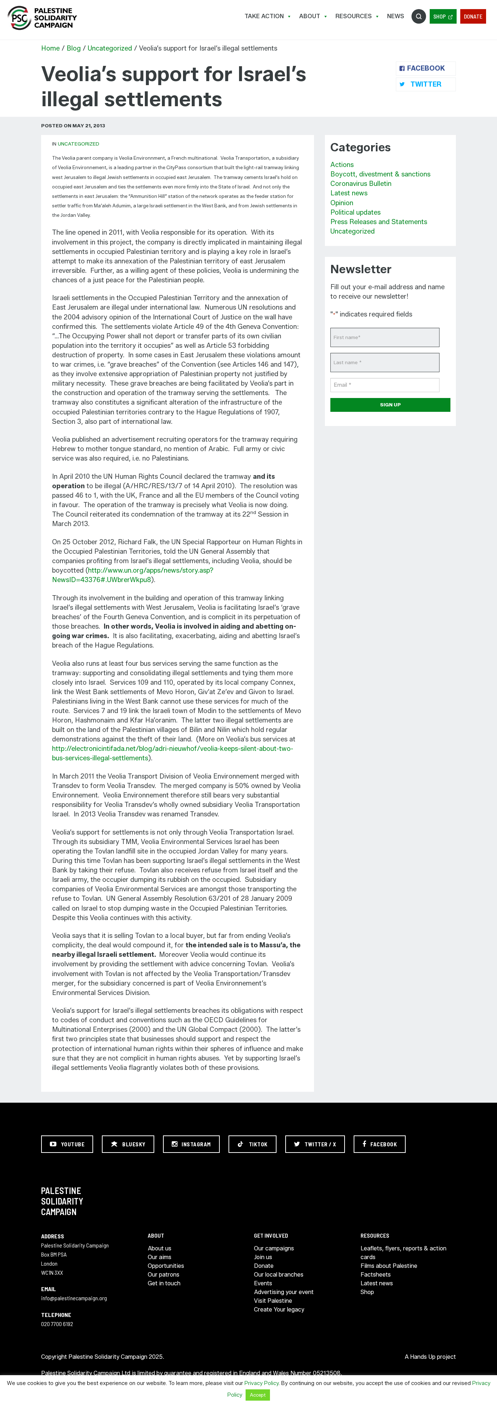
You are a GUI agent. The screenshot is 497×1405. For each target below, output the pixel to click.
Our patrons (163, 1274)
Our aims (159, 1257)
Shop (439, 16)
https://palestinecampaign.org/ (41, 18)
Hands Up (423, 1356)
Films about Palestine (389, 1265)
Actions (342, 165)
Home (50, 48)
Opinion (341, 203)
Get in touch (164, 1283)
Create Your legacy (279, 1309)
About (309, 16)
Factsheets (376, 1274)
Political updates (355, 212)
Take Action (264, 16)
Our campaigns (274, 1248)
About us (159, 1248)
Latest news (348, 193)
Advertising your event (284, 1292)
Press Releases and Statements (378, 222)
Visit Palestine (273, 1300)
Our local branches (278, 1274)
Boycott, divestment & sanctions (380, 174)
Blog (74, 48)
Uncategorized (110, 48)
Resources (353, 16)
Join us (263, 1257)
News (395, 16)
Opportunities (166, 1265)
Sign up (390, 404)
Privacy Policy (261, 1383)
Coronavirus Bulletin (360, 184)
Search (418, 16)
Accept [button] (258, 1395)
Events (263, 1283)
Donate (473, 16)
